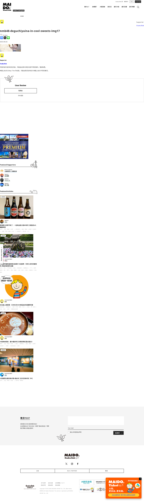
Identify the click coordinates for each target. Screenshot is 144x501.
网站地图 (57, 485)
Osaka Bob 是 (119, 1)
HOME (22, 16)
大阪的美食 (13, 346)
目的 (26, 270)
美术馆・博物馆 (19, 380)
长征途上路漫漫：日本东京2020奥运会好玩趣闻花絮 (16, 305)
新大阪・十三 (26, 231)
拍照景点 (26, 268)
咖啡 (1, 343)
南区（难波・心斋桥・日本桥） (29, 229)
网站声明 (43, 485)
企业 (37, 471)
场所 (7, 346)
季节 (8, 270)
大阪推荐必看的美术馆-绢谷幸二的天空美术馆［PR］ (17, 378)
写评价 (20, 91)
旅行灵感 (124, 7)
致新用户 (126, 1)
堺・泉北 (33, 307)
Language (138, 1)
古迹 (28, 307)
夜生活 (110, 7)
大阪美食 (102, 7)
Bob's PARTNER (72, 471)
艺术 (1, 380)
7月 (4, 268)
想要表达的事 (14, 309)
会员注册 (50, 483)
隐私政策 (50, 485)
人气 (31, 268)
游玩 (14, 268)
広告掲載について (60, 483)
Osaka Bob (140, 25)
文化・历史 (21, 270)
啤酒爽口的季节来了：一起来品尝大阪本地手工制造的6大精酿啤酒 (18, 226)
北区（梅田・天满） (9, 229)
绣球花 (31, 270)
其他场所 (18, 229)
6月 (1, 268)
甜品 (17, 343)
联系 (106, 471)
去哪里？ (95, 7)
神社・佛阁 (13, 270)
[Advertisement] (18, 118)
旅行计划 (116, 7)
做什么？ (87, 7)
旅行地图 (132, 7)
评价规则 (20, 95)
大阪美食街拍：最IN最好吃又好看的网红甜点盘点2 (16, 342)
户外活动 (9, 268)
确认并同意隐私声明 (75, 432)
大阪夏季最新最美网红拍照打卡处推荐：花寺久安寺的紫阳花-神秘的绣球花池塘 (18, 265)
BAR (1, 229)
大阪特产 (19, 231)
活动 (131, 1)
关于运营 (43, 483)
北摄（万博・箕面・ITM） (8, 231)
